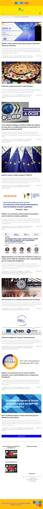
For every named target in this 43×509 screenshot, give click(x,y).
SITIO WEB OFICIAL (33, 481)
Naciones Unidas (24, 186)
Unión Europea (21, 57)
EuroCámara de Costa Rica (7, 57)
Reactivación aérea (16, 57)
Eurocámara (3, 227)
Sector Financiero (23, 429)
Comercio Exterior (29, 139)
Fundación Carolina (5, 273)
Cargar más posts (21, 436)
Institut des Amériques (11, 273)
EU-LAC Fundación (21, 272)
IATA (12, 57)
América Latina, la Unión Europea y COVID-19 (17, 175)
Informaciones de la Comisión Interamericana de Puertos (21, 300)
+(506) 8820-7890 (33, 478)
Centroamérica (8, 347)
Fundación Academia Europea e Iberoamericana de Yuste (14, 227)
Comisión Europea (4, 186)
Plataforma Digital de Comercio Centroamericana (18, 337)
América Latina (28, 185)
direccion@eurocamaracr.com (33, 479)
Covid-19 (6, 96)
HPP (20, 504)
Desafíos (31, 226)
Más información (38, 139)
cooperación (10, 272)
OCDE (27, 140)
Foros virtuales (19, 140)
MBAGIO (23, 503)
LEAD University (23, 140)
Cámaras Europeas (4, 272)
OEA (18, 309)
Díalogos (6, 140)
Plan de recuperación (19, 96)
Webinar (25, 57)
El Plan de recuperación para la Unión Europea (17, 86)
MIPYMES (19, 429)
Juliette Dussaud (5, 139)
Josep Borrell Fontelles (17, 186)
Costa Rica (3, 96)
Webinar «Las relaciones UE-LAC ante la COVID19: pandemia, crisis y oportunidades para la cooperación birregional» (20, 375)
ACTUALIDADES (20, 139)
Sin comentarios (30, 57)
